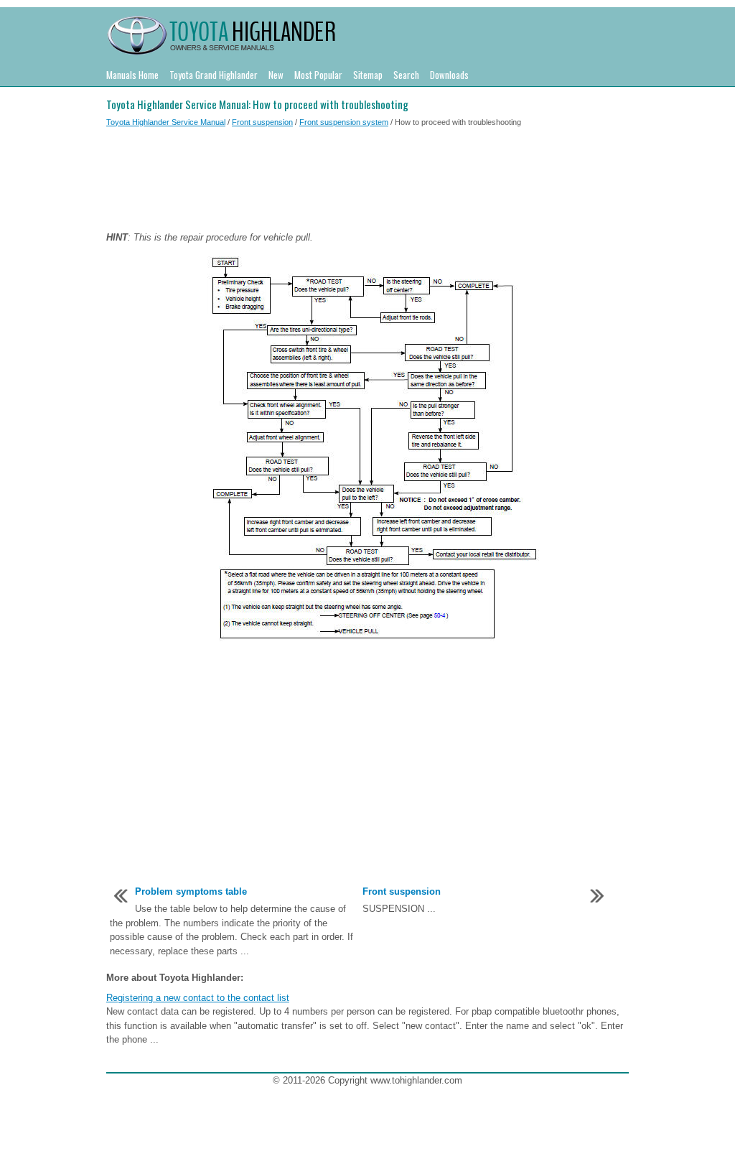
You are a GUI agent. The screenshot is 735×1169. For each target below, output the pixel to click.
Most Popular (318, 74)
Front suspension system (343, 122)
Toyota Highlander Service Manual (165, 122)
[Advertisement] (367, 182)
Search (406, 74)
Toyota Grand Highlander (213, 74)
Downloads (449, 74)
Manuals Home (132, 74)
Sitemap (368, 74)
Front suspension (262, 122)
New (276, 74)
